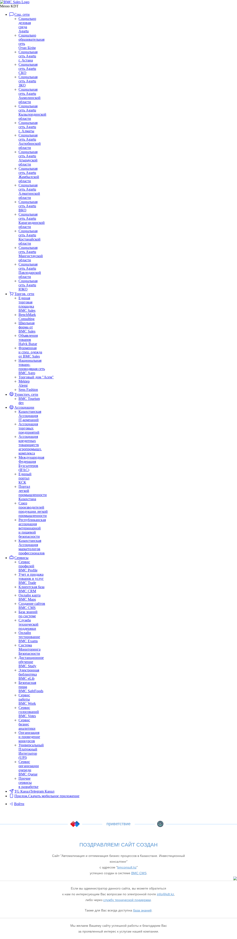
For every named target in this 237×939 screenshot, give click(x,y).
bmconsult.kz (127, 867)
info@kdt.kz (165, 894)
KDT (75, 824)
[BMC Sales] (14, 2)
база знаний (142, 910)
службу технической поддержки (127, 900)
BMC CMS (160, 824)
